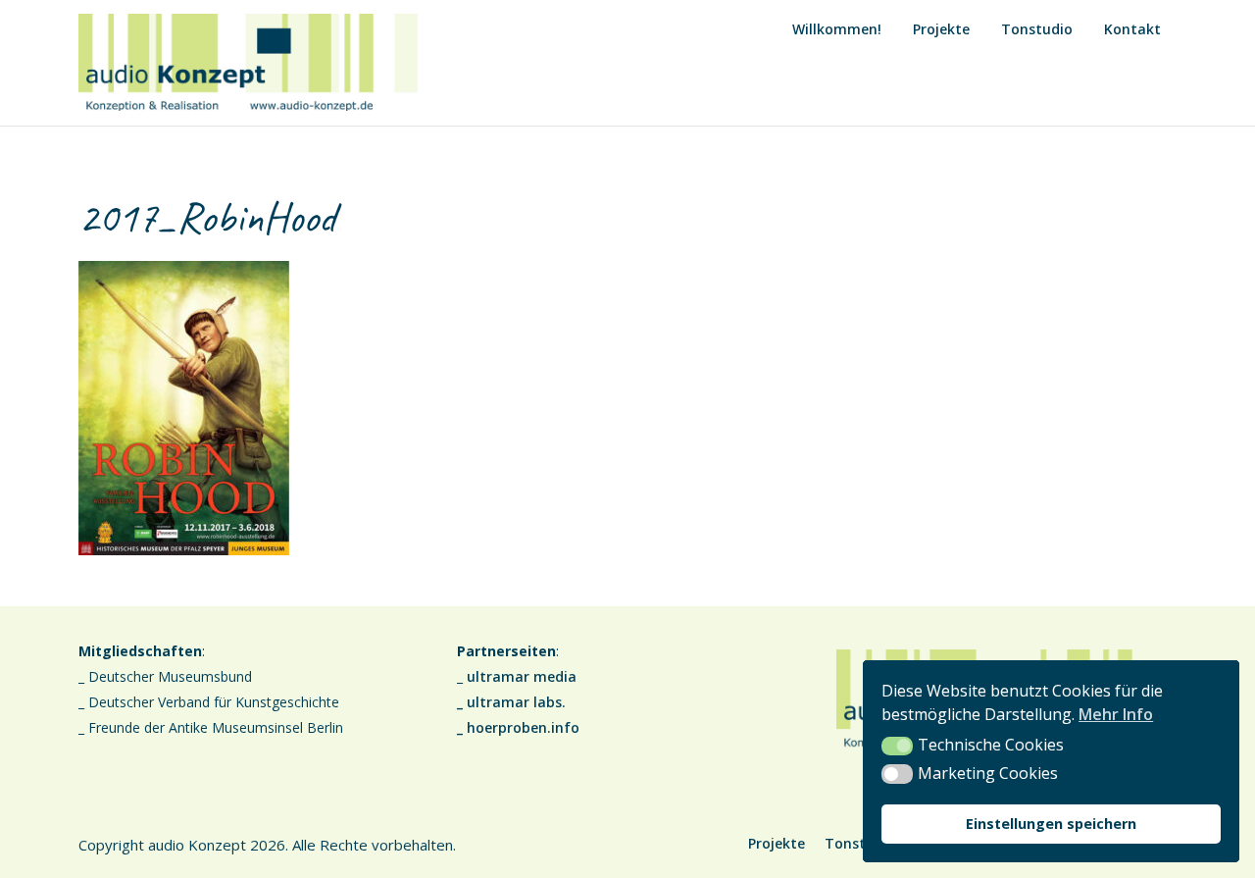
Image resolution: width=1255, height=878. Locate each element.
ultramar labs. (516, 702)
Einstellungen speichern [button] (1051, 823)
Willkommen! (836, 29)
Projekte (941, 29)
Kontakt (1132, 29)
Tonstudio (1037, 29)
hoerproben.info (523, 727)
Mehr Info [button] (1116, 714)
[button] (897, 746)
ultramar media (522, 676)
